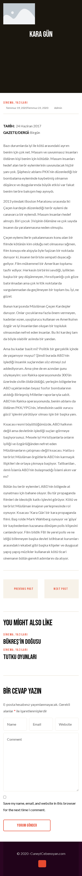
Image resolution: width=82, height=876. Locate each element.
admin (58, 107)
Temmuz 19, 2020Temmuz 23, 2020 (27, 107)
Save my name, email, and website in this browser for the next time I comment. (39, 806)
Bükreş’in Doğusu (22, 642)
